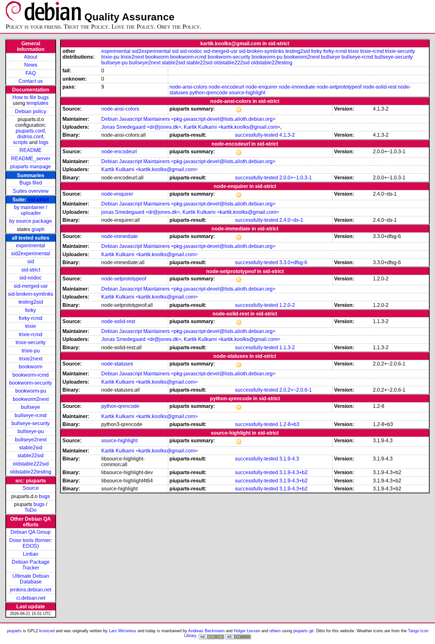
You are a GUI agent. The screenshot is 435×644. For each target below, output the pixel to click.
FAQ (30, 73)
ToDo (31, 510)
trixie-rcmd (30, 334)
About (30, 57)
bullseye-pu (31, 431)
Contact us (30, 81)
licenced (46, 630)
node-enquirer (261, 87)
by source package (30, 221)
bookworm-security (30, 383)
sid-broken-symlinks (30, 294)
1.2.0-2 (287, 305)
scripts (20, 142)
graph (38, 229)
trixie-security (31, 342)
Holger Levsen (247, 630)
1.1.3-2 (287, 347)
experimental (30, 245)
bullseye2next (30, 439)
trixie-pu (31, 350)
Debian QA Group (31, 532)
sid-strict (38, 199)
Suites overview (31, 191)
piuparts (14, 630)
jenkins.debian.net (30, 589)
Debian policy (30, 111)
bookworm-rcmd (30, 375)
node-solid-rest (379, 87)
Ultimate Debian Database (30, 578)
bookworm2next (31, 399)
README (30, 150)
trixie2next (30, 358)
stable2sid (30, 447)
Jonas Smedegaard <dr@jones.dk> (141, 127)
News (30, 65)
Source (31, 488)
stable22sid (31, 455)
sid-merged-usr (31, 286)
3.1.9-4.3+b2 (293, 472)
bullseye (30, 407)
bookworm (30, 366)
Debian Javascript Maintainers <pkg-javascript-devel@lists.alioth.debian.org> (188, 119)
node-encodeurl (226, 87)
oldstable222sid (31, 464)
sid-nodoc (30, 277)
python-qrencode (208, 92)
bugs (44, 496)
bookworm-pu (30, 391)
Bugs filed (30, 182)
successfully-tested (256, 135)
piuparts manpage (30, 166)
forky (30, 310)
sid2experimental (30, 253)
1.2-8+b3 (289, 424)
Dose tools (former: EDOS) (30, 543)
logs (43, 142)
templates (37, 103)
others (275, 630)
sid (30, 261)
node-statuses (117, 363)
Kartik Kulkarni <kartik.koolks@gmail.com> (232, 127)
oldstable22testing (30, 471)
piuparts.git (303, 630)
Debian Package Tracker (31, 564)
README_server (30, 158)
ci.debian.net (30, 598)
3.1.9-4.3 (289, 458)
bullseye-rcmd (30, 415)
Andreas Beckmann (206, 630)
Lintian (30, 554)
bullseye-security (30, 423)
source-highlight (247, 92)
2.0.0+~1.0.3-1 (295, 177)
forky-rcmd (30, 318)
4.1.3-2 (287, 135)
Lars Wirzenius (122, 630)
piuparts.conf (30, 131)
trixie (30, 326)
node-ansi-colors (188, 87)
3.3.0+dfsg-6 (293, 262)
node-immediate (297, 87)
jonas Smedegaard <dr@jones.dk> (140, 212)
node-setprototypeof (339, 87)
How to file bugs (30, 97)
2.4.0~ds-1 (291, 220)
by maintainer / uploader (30, 210)
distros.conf (30, 136)
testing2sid (30, 302)
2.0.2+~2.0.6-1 (295, 390)
